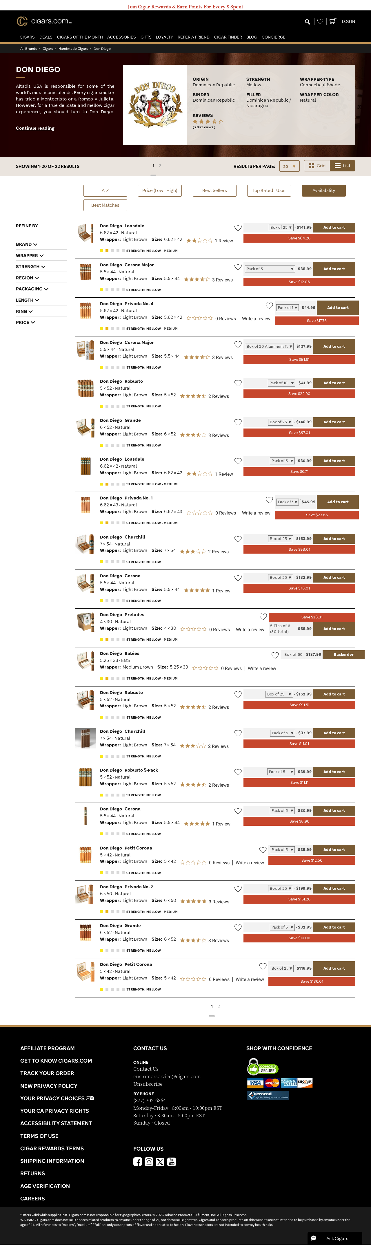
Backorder (344, 654)
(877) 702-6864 (149, 1100)
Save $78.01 (299, 588)
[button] (27, 37)
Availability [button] (329, 190)
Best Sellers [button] (214, 190)
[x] (160, 1161)
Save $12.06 (299, 281)
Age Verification (45, 1185)
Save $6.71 (299, 471)
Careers (32, 1198)
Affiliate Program (47, 1048)
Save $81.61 (299, 359)
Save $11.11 (299, 782)
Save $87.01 (299, 432)
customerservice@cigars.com (167, 1076)
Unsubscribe (148, 1084)
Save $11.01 (299, 743)
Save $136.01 (312, 981)
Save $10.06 (299, 937)
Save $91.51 (299, 704)
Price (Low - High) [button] (159, 190)
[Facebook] (137, 1162)
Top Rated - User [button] (269, 190)
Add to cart (334, 227)
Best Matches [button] (105, 205)
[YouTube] (171, 1162)
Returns (32, 1173)
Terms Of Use (39, 1135)
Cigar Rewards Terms (52, 1148)
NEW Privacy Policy (48, 1085)
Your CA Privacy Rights (54, 1110)
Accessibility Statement (56, 1123)
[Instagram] (149, 1162)
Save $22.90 (299, 393)
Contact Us (146, 1069)
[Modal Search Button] (307, 22)
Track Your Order (47, 1073)
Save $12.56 (311, 860)
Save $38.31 (312, 617)
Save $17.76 (317, 320)
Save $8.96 (299, 821)
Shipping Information (52, 1160)
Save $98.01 (299, 549)
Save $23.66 (317, 514)
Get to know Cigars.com (56, 1060)
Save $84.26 (299, 238)
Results (254, 166)
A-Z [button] (105, 190)
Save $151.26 (299, 899)
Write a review (256, 318)
